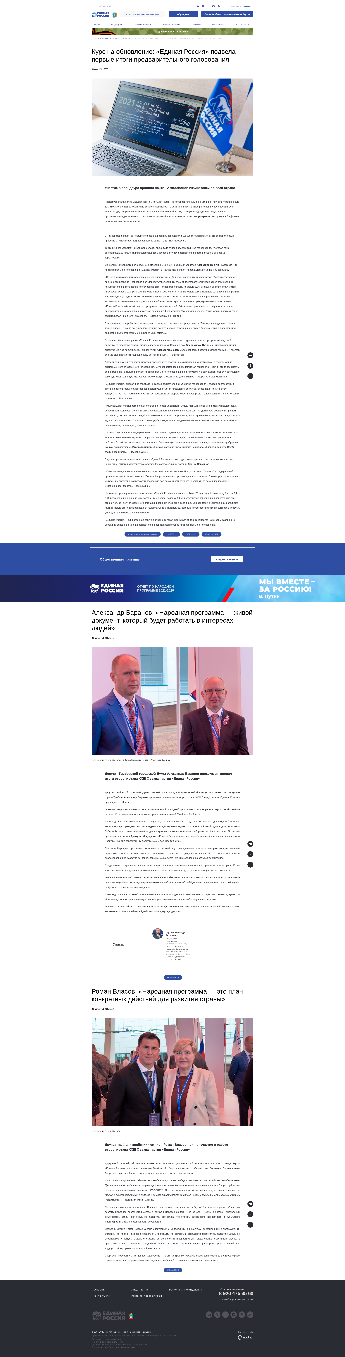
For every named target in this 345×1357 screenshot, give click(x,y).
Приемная (196, 24)
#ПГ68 (171, 534)
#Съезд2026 (173, 977)
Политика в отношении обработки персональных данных (120, 1345)
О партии (96, 24)
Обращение (183, 14)
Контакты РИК (102, 1295)
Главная (95, 39)
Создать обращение (227, 559)
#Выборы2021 (211, 534)
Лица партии (116, 24)
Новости (126, 39)
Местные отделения (171, 24)
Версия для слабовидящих (240, 6)
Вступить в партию (244, 24)
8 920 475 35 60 (236, 1293)
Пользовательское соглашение (107, 1339)
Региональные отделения (185, 1289)
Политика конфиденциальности (107, 1342)
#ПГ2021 (191, 534)
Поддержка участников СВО (172, 31)
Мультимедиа (218, 24)
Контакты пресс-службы (146, 1295)
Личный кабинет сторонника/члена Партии (227, 14)
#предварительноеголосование (142, 534)
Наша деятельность (142, 24)
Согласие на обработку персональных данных (114, 1347)
